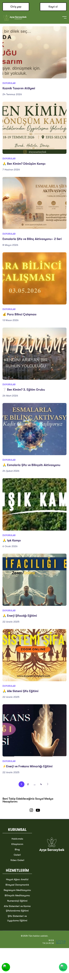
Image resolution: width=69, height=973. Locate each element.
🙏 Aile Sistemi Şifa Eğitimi (20, 691)
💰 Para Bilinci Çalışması (19, 314)
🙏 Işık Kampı (12, 540)
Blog (17, 849)
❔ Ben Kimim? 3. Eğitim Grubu (24, 389)
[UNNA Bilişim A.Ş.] (61, 942)
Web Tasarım (48, 941)
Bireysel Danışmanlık (17, 884)
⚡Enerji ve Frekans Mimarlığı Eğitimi (27, 766)
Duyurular (9, 83)
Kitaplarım (17, 844)
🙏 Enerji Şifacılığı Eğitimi (20, 615)
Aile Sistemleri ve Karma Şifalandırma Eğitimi (17, 908)
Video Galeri (17, 860)
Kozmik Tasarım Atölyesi (19, 88)
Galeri (17, 854)
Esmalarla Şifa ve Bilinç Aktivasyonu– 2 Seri (32, 239)
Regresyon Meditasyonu (17, 890)
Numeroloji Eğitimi (17, 900)
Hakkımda (17, 838)
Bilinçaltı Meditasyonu (17, 895)
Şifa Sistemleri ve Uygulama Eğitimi (17, 918)
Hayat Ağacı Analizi (17, 879)
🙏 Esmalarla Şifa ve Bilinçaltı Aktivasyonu (31, 465)
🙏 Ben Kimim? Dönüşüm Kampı (24, 163)
